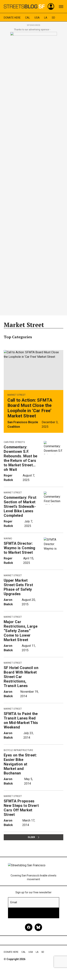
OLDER (31, 837)
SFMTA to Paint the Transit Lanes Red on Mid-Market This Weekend (21, 720)
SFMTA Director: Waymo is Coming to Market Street (19, 548)
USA (37, 17)
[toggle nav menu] (61, 6)
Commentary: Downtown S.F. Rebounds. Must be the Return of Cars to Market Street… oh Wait (20, 458)
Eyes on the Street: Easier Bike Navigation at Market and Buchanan (20, 764)
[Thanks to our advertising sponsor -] (33, 172)
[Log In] (51, 6)
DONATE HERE (12, 17)
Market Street (16, 395)
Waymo (8, 538)
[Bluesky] (38, 927)
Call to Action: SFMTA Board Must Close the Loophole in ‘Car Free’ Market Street (29, 408)
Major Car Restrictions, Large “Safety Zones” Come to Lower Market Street (20, 631)
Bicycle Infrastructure (18, 750)
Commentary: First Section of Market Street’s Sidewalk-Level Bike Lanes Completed (20, 506)
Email (13, 902)
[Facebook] (28, 927)
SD (53, 17)
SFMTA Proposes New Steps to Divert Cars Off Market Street (21, 808)
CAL (27, 17)
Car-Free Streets (14, 442)
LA (45, 17)
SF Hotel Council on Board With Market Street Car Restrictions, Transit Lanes (21, 676)
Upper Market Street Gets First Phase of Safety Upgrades (18, 587)
